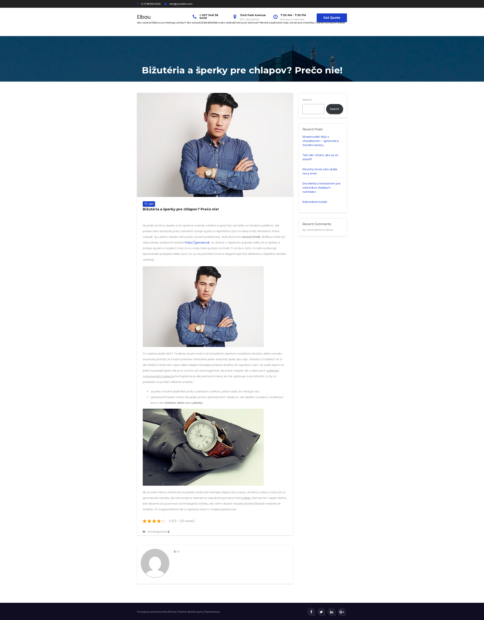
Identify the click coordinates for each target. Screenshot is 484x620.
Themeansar (212, 612)
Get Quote (331, 17)
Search (307, 100)
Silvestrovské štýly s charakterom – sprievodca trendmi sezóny (320, 141)
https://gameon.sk (197, 242)
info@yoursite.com (180, 4)
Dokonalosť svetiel (314, 202)
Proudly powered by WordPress (157, 612)
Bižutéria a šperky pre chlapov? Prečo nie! (181, 209)
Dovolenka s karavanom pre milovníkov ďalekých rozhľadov (321, 188)
